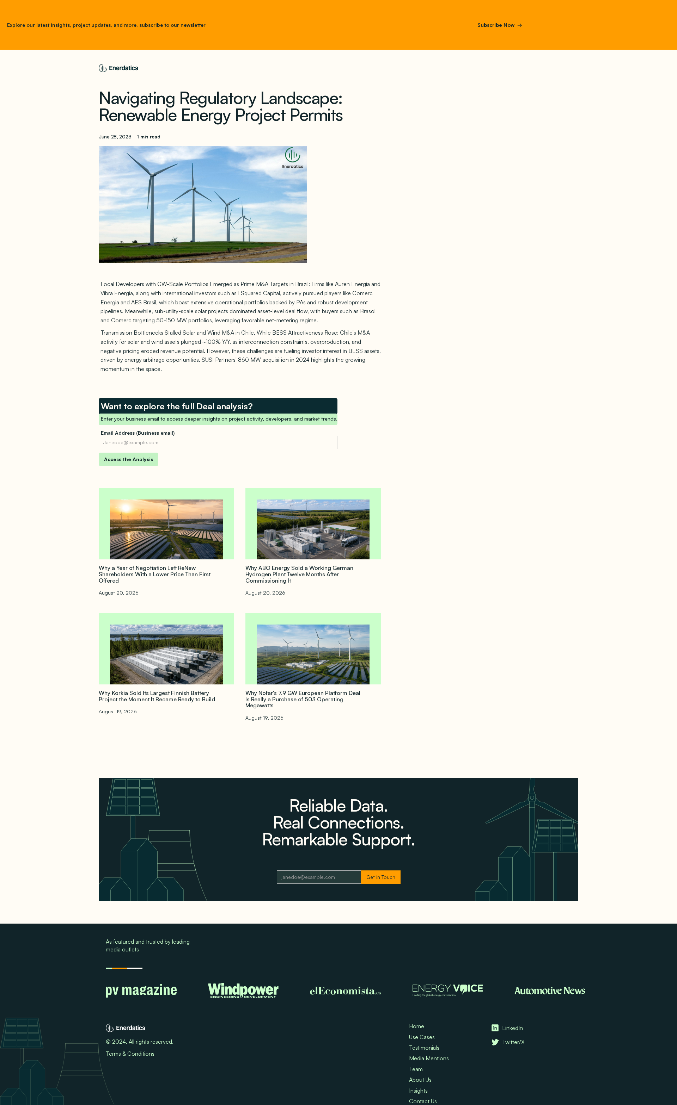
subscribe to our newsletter (172, 25)
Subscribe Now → (499, 25)
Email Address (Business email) (138, 433)
